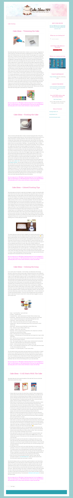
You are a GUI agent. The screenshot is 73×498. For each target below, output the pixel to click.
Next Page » (13, 487)
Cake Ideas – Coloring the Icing (26, 267)
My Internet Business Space (54, 117)
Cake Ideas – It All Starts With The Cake (26, 373)
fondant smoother (13, 162)
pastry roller (17, 160)
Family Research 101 (53, 114)
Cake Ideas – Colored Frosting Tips (26, 187)
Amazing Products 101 (53, 111)
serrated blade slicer (24, 456)
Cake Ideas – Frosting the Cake (26, 114)
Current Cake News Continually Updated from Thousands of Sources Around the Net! (57, 88)
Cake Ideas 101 (36, 10)
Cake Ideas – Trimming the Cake (26, 31)
